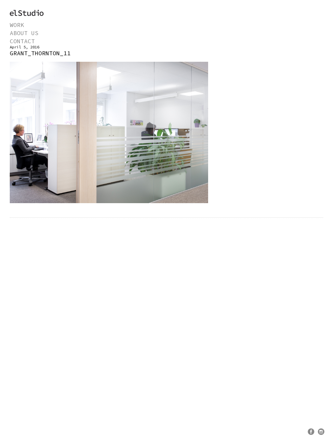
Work (17, 25)
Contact (22, 41)
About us (24, 33)
